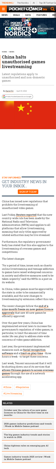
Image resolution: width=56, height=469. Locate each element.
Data (28, 15)
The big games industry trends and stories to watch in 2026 (27, 435)
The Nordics (23, 2)
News (5, 15)
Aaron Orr (10, 91)
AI (34, 2)
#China (7, 387)
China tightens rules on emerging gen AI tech (26, 446)
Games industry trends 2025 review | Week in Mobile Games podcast (27, 458)
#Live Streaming (12, 393)
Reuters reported (26, 214)
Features (41, 15)
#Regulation (22, 387)
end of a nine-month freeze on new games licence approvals (27, 309)
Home (4, 52)
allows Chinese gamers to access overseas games (28, 372)
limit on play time (32, 353)
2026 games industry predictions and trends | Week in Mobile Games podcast (28, 424)
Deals (16, 15)
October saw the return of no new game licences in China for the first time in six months (26, 412)
